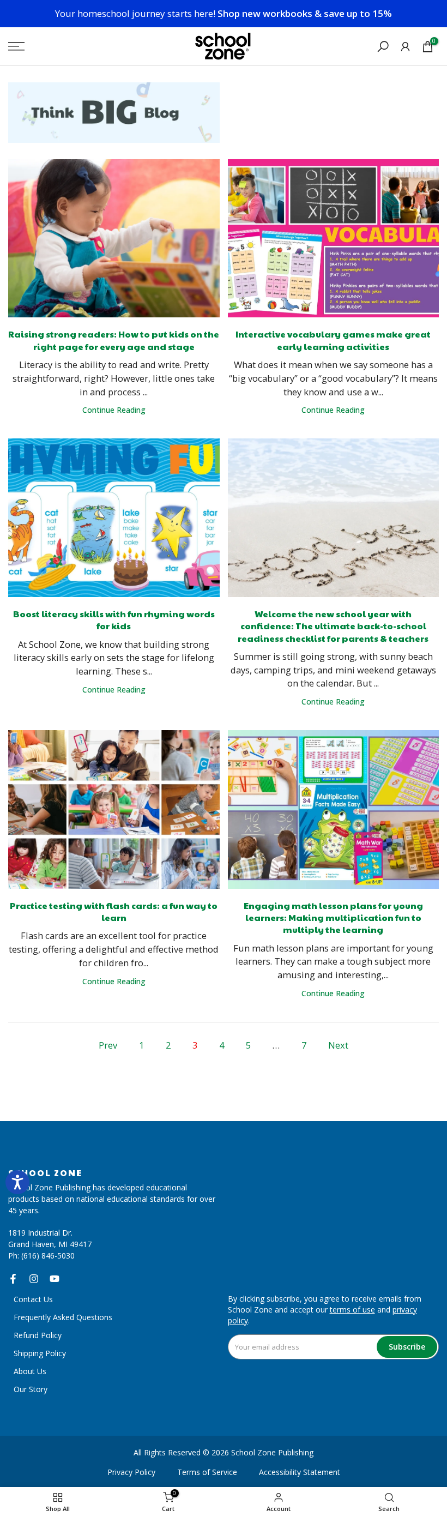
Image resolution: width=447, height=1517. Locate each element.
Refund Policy (38, 1335)
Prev (108, 1045)
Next (338, 1045)
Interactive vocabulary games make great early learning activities (333, 340)
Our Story (30, 1389)
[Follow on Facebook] (13, 1278)
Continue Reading (114, 410)
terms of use (352, 1309)
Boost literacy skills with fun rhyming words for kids (114, 619)
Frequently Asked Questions (63, 1317)
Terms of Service (207, 1472)
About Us (30, 1371)
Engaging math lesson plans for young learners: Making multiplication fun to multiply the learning (333, 917)
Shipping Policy (40, 1353)
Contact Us (33, 1299)
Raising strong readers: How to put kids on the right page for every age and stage (113, 340)
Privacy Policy (131, 1472)
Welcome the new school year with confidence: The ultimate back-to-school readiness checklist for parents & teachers (333, 626)
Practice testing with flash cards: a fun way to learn (114, 911)
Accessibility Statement (299, 1472)
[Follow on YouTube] (54, 1278)
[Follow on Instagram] (34, 1278)
